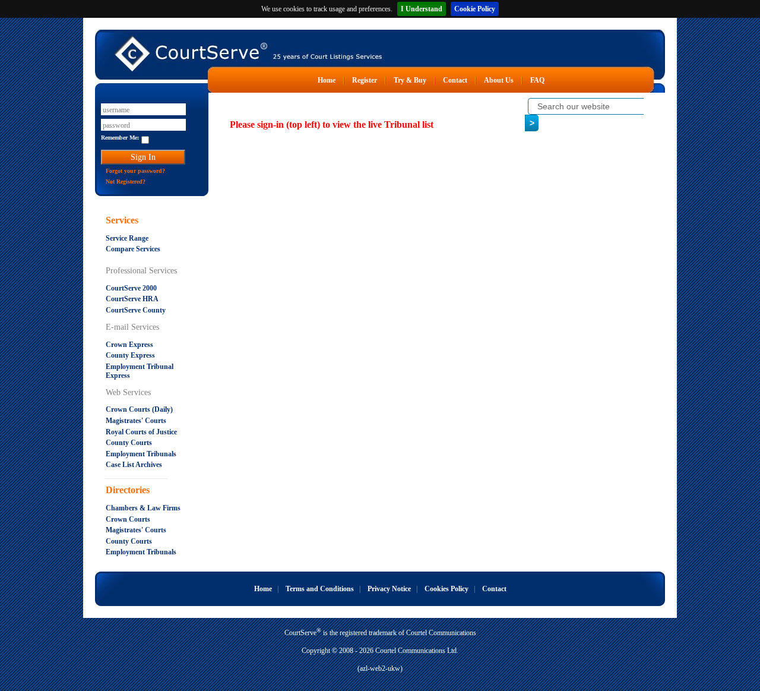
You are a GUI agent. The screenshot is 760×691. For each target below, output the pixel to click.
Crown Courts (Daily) (139, 409)
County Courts (129, 442)
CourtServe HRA (132, 299)
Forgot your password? (135, 171)
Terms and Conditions (320, 589)
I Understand (421, 9)
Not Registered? (125, 181)
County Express (130, 355)
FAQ (537, 80)
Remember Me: (120, 137)
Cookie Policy (474, 9)
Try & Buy (410, 80)
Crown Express (129, 344)
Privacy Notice (389, 589)
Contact (455, 80)
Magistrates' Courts (136, 421)
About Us (499, 80)
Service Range (127, 238)
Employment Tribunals (141, 454)
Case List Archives (134, 464)
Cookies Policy (446, 589)
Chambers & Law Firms (143, 508)
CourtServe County (136, 310)
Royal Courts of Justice (141, 432)
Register (364, 80)
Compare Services (133, 249)
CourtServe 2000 (131, 288)
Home (326, 80)
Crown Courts (128, 519)
